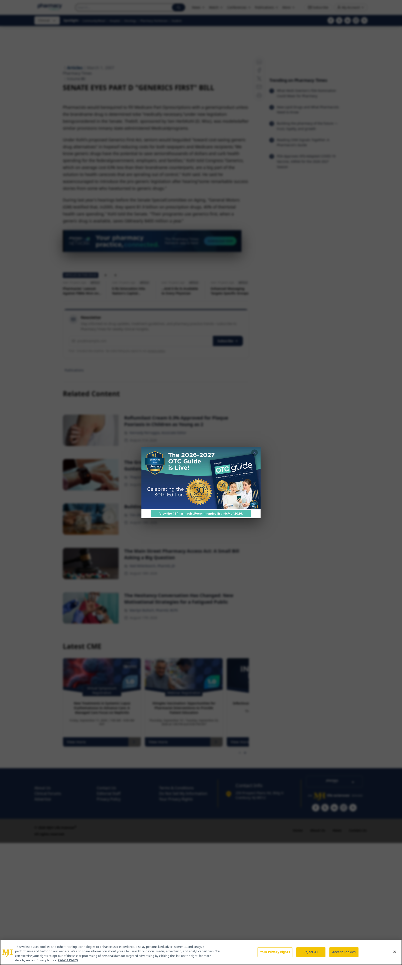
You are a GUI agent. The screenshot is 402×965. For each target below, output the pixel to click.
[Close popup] (254, 452)
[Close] (394, 952)
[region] (201, 952)
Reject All (311, 952)
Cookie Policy (68, 960)
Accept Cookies (343, 952)
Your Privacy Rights (275, 952)
